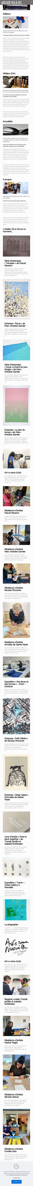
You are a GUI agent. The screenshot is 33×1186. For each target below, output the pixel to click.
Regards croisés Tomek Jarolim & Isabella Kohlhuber (15, 1001)
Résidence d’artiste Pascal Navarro (13, 512)
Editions (7, 14)
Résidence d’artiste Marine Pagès (13, 1041)
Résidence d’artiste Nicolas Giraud (13, 1096)
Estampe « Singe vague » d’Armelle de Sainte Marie (16, 797)
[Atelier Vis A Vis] (11, 2)
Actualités (8, 121)
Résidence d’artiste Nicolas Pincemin (13, 589)
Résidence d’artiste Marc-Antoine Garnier (15, 550)
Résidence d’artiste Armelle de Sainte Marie (16, 643)
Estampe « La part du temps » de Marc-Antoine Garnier (14, 432)
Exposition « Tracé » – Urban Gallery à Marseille (14, 885)
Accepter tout (16, 1182)
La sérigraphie (11, 925)
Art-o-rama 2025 (12, 961)
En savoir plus (16, 1178)
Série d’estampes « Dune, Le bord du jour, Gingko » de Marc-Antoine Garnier (16, 368)
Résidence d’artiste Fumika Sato (13, 1150)
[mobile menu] (30, 2)
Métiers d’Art (9, 74)
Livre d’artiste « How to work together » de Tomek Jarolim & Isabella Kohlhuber (15, 840)
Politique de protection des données (18, 1175)
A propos (7, 179)
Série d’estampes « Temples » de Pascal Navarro (15, 263)
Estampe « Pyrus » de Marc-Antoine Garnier (15, 325)
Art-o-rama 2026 (12, 473)
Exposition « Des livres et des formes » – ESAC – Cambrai (16, 684)
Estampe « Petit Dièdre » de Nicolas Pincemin (16, 740)
